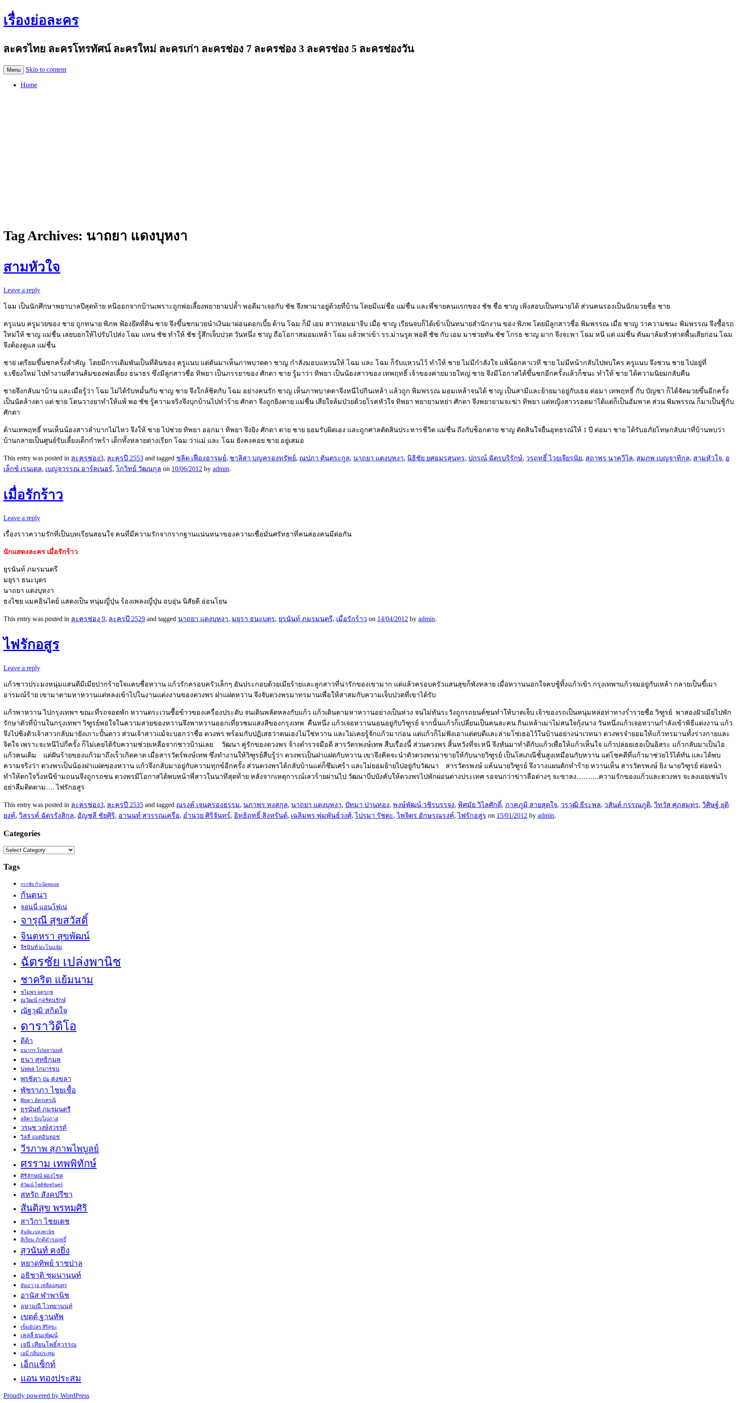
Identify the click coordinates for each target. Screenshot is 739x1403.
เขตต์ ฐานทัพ (42, 1316)
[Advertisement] (369, 155)
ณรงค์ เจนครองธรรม (208, 804)
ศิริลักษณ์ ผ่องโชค (42, 1176)
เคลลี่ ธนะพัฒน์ (39, 1335)
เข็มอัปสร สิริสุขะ (39, 1327)
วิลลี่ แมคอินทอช (40, 1137)
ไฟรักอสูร (31, 644)
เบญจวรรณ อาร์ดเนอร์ (78, 468)
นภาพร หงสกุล (265, 804)
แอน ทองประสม (51, 1378)
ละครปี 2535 (125, 804)
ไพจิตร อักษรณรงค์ (425, 815)
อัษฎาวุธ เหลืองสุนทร (44, 1285)
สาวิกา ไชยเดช (45, 1221)
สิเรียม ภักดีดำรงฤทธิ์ (43, 1240)
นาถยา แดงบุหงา (378, 458)
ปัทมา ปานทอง (367, 804)
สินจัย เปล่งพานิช (37, 1231)
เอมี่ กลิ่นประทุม (38, 1353)
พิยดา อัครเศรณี (38, 1100)
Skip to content (46, 69)
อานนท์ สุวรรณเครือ (149, 815)
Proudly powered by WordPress (46, 1395)
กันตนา (34, 894)
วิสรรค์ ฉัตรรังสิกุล (46, 815)
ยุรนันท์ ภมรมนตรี (305, 618)
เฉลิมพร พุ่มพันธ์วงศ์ (321, 815)
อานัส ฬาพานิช (45, 1295)
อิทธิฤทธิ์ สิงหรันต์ (260, 815)
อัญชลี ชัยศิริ (96, 815)
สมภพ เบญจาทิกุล (663, 458)
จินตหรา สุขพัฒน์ (55, 936)
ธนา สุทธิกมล (41, 1059)
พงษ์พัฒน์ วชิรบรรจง (424, 804)
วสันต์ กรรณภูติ (627, 804)
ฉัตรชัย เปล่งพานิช (71, 962)
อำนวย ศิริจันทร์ (207, 815)
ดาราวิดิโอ (49, 1026)
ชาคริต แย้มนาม (57, 979)
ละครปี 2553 (125, 458)
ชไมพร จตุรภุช (37, 992)
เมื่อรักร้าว (33, 494)
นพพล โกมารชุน (40, 1069)
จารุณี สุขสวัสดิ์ (54, 920)
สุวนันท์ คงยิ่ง (45, 1250)
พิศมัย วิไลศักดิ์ (480, 804)
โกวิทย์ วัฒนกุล (138, 468)
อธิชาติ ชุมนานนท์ (51, 1275)
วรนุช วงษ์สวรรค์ (44, 1127)
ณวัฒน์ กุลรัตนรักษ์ (43, 1000)
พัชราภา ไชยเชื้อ (48, 1090)
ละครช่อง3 (87, 458)
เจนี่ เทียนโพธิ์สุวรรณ (49, 1344)
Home (29, 84)
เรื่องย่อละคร (41, 20)
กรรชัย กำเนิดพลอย (40, 884)
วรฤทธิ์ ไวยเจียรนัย (554, 458)
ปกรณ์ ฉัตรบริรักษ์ (495, 458)
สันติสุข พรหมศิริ (54, 1208)
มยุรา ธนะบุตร (253, 618)
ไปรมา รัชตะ (374, 815)
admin (221, 468)
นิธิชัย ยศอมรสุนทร (436, 458)
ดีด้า (27, 1040)
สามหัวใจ (31, 266)
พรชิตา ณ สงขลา (46, 1078)
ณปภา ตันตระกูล (324, 458)
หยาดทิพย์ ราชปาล (52, 1263)
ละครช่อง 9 (88, 618)
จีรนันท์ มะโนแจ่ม (41, 947)
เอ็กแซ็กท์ (38, 1364)
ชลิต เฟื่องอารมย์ (201, 458)
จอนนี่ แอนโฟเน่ (44, 907)
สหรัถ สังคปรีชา (47, 1194)
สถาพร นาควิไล (609, 458)
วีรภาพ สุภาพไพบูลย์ (60, 1148)
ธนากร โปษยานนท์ (41, 1050)
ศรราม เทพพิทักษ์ (59, 1163)
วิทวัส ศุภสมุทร (676, 804)
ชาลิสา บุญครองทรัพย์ (263, 458)
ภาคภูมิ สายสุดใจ (531, 804)
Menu (14, 70)
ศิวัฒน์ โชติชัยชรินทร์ (42, 1184)
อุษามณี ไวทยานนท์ (46, 1306)
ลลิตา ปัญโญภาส (39, 1119)
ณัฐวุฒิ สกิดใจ (44, 1010)
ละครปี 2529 (127, 618)
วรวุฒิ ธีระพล (581, 804)
